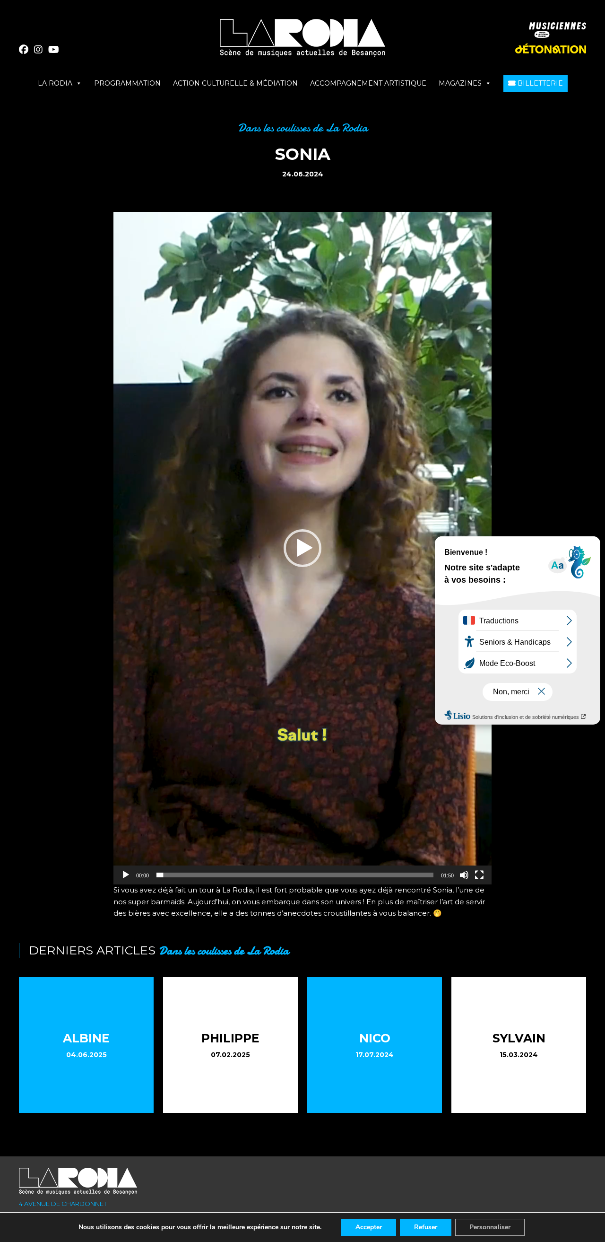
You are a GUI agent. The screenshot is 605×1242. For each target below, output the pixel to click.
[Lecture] (125, 875)
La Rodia (55, 83)
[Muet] (464, 875)
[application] (302, 548)
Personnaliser (489, 1227)
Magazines (460, 83)
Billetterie (539, 83)
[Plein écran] (479, 875)
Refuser (425, 1227)
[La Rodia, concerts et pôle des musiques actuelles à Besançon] (302, 41)
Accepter (368, 1227)
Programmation (127, 83)
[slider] (294, 875)
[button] (302, 548)
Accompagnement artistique (368, 83)
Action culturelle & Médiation (235, 83)
